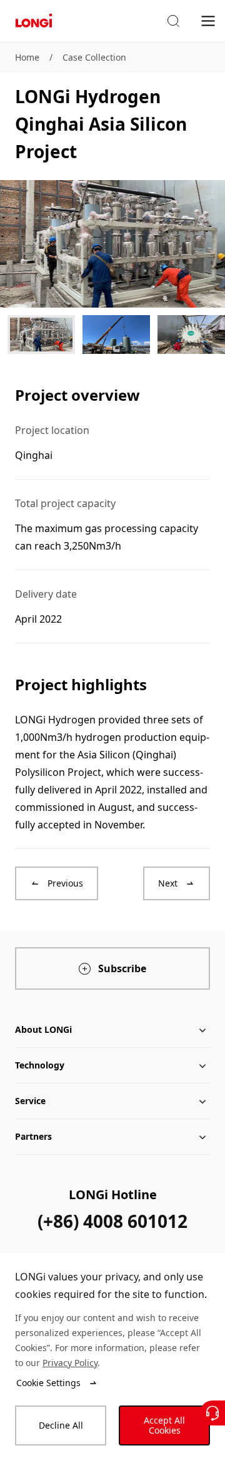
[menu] (208, 20)
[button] (173, 21)
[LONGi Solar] (33, 21)
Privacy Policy (70, 1363)
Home (27, 57)
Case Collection (94, 57)
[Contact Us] (212, 1412)
